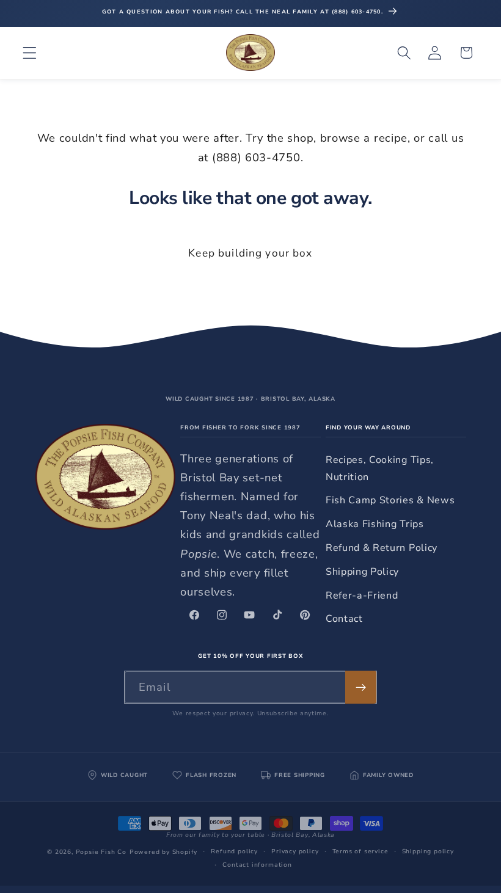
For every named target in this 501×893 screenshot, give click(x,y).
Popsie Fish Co (101, 852)
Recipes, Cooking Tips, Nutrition (380, 468)
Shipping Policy (362, 571)
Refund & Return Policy (381, 548)
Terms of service (360, 851)
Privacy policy (294, 851)
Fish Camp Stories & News (390, 500)
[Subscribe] (360, 687)
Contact (344, 618)
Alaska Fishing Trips (375, 524)
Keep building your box (250, 253)
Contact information (256, 865)
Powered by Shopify (164, 852)
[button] (29, 52)
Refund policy (234, 851)
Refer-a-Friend (362, 595)
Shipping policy (428, 851)
